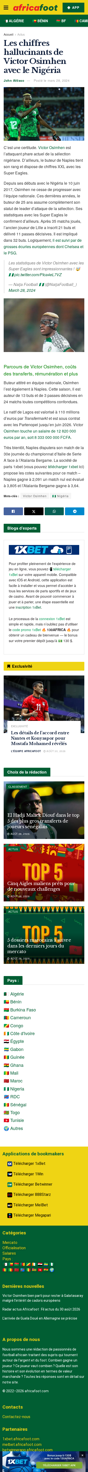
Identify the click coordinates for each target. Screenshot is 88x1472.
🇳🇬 (51, 1264)
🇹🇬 (34, 1270)
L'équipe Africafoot (26, 751)
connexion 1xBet (52, 618)
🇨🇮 (34, 1264)
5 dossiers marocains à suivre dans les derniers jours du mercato (39, 946)
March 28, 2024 (22, 290)
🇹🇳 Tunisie (14, 1120)
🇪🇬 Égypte (14, 1041)
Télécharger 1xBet (28, 1163)
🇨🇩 (22, 1270)
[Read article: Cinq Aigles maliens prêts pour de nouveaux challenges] (44, 872)
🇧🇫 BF (61, 20)
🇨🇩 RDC (12, 1096)
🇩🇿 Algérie (14, 20)
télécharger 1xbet (63, 466)
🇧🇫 (16, 1264)
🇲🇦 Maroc (13, 1080)
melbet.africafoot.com (22, 1444)
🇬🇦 (46, 1264)
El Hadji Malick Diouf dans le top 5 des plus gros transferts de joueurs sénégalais (43, 821)
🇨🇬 (28, 1264)
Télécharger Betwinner (32, 1184)
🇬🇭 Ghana (13, 1065)
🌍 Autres (13, 1128)
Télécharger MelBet (30, 1205)
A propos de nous (21, 1339)
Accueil (8, 34)
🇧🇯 (10, 1264)
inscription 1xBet (28, 607)
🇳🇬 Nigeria (14, 1088)
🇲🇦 (16, 1270)
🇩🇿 (4, 1264)
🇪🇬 (40, 1264)
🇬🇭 (46, 1270)
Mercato (9, 1242)
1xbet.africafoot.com (20, 1439)
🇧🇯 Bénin (40, 20)
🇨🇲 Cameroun (17, 1017)
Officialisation (14, 1248)
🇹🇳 (40, 1270)
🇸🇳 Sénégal (15, 1104)
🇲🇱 (10, 1270)
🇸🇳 (28, 1270)
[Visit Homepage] (35, 7)
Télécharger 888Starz (31, 1194)
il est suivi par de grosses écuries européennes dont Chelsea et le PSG (43, 246)
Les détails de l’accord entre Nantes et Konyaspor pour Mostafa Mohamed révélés (40, 738)
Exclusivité (19, 726)
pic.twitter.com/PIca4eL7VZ (38, 274)
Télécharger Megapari (31, 1215)
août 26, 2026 (20, 896)
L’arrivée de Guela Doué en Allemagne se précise (39, 1318)
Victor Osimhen (51, 147)
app (75, 7)
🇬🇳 (4, 1270)
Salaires (9, 1253)
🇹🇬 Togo (12, 1112)
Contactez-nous (16, 1416)
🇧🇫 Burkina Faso (20, 1009)
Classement (17, 786)
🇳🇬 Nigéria (60, 496)
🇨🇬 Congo (13, 1025)
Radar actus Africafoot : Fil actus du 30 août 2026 (41, 1309)
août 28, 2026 (20, 834)
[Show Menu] (6, 7)
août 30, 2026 (56, 751)
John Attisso (14, 80)
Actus (21, 34)
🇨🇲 (22, 1264)
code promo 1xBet (26, 629)
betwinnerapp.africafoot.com (27, 1450)
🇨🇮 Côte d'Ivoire (19, 1033)
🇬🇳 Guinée (14, 1057)
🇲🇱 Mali (11, 1072)
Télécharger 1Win (27, 1174)
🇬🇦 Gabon (13, 1049)
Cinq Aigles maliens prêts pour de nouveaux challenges (41, 886)
